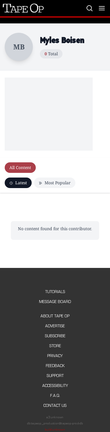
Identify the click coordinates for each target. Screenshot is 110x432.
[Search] (89, 8)
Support (55, 376)
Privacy (55, 356)
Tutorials (55, 292)
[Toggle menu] (102, 8)
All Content (20, 167)
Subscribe (55, 336)
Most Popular (57, 182)
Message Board (55, 302)
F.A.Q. (55, 395)
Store (55, 346)
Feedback (55, 366)
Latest (20, 182)
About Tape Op (55, 316)
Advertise (55, 326)
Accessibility (55, 385)
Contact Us (55, 405)
